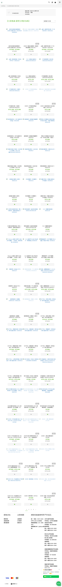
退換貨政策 (6, 521)
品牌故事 (19, 519)
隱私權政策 (6, 522)
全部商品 (3, 6)
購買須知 (6, 519)
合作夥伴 (19, 521)
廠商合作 (19, 522)
